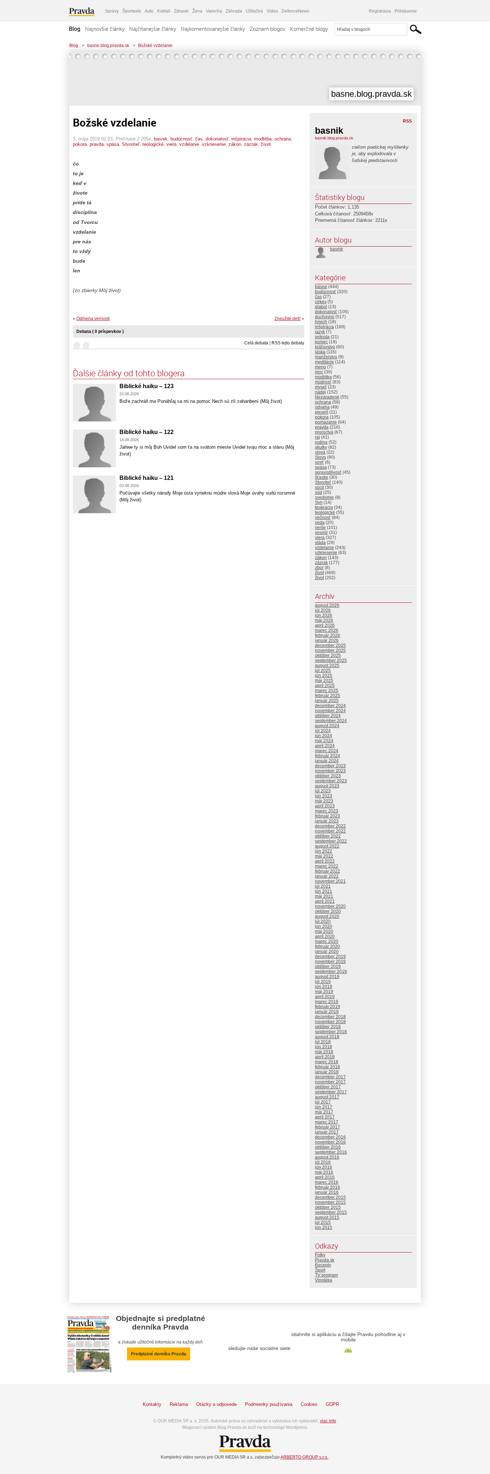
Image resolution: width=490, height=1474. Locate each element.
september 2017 (331, 1091)
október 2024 (328, 715)
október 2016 (328, 1147)
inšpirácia (241, 139)
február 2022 (327, 871)
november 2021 (330, 881)
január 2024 (327, 760)
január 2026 (327, 640)
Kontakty (152, 1404)
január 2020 (327, 951)
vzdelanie (189, 144)
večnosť (323, 517)
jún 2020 (323, 926)
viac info (328, 1420)
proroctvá (324, 432)
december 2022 (330, 826)
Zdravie (181, 11)
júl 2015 (323, 1222)
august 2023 (327, 785)
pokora (80, 144)
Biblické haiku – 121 (146, 478)
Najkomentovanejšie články (213, 28)
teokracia (324, 507)
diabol (321, 306)
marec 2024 (326, 750)
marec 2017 (326, 1122)
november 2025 (330, 650)
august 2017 (327, 1096)
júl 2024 (323, 730)
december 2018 (330, 1016)
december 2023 (330, 765)
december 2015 (330, 1197)
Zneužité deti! (287, 318)
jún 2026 (323, 615)
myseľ (321, 387)
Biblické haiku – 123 (146, 386)
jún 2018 (323, 1046)
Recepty (323, 1265)
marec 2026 (326, 630)
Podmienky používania (268, 1404)
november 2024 (330, 710)
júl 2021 (323, 886)
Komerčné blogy (309, 28)
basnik (161, 139)
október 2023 (328, 775)
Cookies (309, 1404)
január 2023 (327, 821)
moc (319, 372)
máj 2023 (324, 800)
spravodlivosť (328, 472)
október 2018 (328, 1026)
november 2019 (330, 961)
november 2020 (330, 906)
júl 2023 (323, 790)
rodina (321, 442)
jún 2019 (323, 986)
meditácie (324, 361)
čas (199, 139)
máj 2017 (324, 1112)
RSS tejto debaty (288, 342)
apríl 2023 (325, 805)
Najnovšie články (104, 28)
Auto (149, 11)
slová (320, 452)
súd (318, 492)
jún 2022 (323, 851)
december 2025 (330, 645)
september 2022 (331, 841)
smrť (319, 462)
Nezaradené (327, 397)
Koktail (163, 11)
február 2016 (327, 1187)
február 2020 (327, 946)
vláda (320, 542)
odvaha (322, 407)
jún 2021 (323, 891)
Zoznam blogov (267, 28)
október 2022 (328, 836)
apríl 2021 (325, 901)
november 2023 (330, 770)
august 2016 (327, 1157)
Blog (74, 29)
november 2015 (330, 1202)
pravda (97, 144)
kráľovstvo (325, 346)
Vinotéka (323, 1280)
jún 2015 (323, 1227)
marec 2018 (326, 1061)
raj (317, 437)
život (266, 144)
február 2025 (327, 695)
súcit (319, 487)
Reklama (179, 1404)
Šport (320, 1270)
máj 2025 (324, 680)
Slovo (320, 457)
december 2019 (330, 956)
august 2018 (327, 1036)
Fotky (320, 1255)
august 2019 (327, 976)
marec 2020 (326, 941)
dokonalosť (217, 139)
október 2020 (328, 911)
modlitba (263, 139)
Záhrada (234, 11)
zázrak (251, 144)
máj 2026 (324, 620)
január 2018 (327, 1071)
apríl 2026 (325, 625)
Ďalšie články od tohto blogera (129, 373)
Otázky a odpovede (216, 1404)
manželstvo (326, 356)
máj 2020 (324, 931)
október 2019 (328, 966)
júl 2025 (323, 670)
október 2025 (328, 655)
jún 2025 (323, 675)
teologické (153, 144)
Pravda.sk (324, 1260)
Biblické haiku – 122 (146, 432)
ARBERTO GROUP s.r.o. (304, 1457)
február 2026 (327, 635)
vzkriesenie (214, 144)
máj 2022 (324, 856)
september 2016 (331, 1152)
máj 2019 (324, 991)
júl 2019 (323, 981)
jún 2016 (323, 1167)
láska (320, 351)
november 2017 (330, 1081)
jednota (322, 336)
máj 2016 (324, 1172)
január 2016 (327, 1192)
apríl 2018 (325, 1056)
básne (321, 286)
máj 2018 (324, 1051)
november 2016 (330, 1142)
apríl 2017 (325, 1117)
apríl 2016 (325, 1177)
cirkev (320, 301)
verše (320, 527)
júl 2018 (323, 1041)
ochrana (282, 139)
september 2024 (331, 720)
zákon (234, 144)
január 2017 (327, 1132)
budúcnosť (181, 139)
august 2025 (327, 665)
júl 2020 (323, 921)
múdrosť (323, 382)
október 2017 (328, 1086)
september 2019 (331, 971)
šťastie (321, 477)
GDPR (332, 1404)
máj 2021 (324, 896)
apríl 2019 (325, 996)
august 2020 (327, 916)
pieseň (321, 412)
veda (320, 522)
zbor (319, 567)
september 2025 (331, 660)
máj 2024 (324, 740)
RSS (407, 121)
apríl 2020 (325, 936)
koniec (321, 341)
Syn (318, 502)
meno (320, 366)
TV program (326, 1275)
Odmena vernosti (93, 318)
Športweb (131, 11)
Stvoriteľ (131, 144)
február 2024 (327, 755)
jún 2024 (323, 735)
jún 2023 (323, 795)
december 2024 (330, 705)
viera (171, 144)
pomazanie (326, 422)
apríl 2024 (325, 745)
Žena (197, 11)
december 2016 (330, 1137)
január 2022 (327, 876)
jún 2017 (323, 1107)
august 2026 (327, 605)
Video (272, 11)
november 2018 (330, 1021)
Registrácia (380, 11)
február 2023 (327, 816)
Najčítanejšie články (152, 28)
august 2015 (327, 1217)
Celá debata (256, 342)
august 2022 (327, 846)
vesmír (321, 532)
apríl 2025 (325, 685)
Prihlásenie (406, 11)
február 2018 (327, 1066)
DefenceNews (295, 11)
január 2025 (327, 700)
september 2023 (331, 780)
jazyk (320, 331)
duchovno (324, 316)
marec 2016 (326, 1182)
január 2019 (327, 1011)
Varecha (214, 11)
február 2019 (327, 1006)
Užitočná (254, 11)
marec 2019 (326, 1001)
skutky (321, 447)
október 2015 (328, 1207)
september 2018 (331, 1031)
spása (113, 144)
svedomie (324, 497)
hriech (321, 321)
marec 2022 (326, 866)
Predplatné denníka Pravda (158, 1353)
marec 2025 (326, 690)
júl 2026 (323, 610)
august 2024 (327, 725)
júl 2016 (323, 1162)
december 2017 (330, 1076)
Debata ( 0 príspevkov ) (100, 331)
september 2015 (331, 1212)
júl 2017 (323, 1102)
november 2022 (330, 831)
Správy (112, 11)
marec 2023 (326, 811)
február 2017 (327, 1127)
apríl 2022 (325, 861)
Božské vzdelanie (155, 45)
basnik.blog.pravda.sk (334, 138)
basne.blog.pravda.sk (108, 45)
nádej (320, 392)
